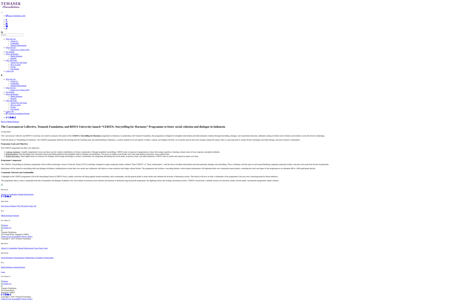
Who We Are (11, 79)
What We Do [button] (11, 48)
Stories (5, 225)
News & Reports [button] (12, 54)
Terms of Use (6, 237)
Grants (3, 272)
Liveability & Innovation (44, 258)
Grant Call (10, 71)
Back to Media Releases (10, 122)
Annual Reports (19, 267)
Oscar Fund (38, 248)
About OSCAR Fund (18, 63)
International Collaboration (24, 258)
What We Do (11, 88)
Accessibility (16, 237)
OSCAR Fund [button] (11, 60)
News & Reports (12, 94)
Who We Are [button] (11, 39)
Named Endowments (18, 45)
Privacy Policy (27, 237)
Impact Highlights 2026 (16, 16)
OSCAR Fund (11, 101)
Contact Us (7, 228)
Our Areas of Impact (8, 206)
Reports (13, 58)
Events (13, 67)
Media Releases (16, 56)
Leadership (14, 43)
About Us (14, 41)
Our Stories (10, 52)
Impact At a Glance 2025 (19, 50)
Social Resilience (7, 258)
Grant (45, 248)
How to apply (15, 65)
